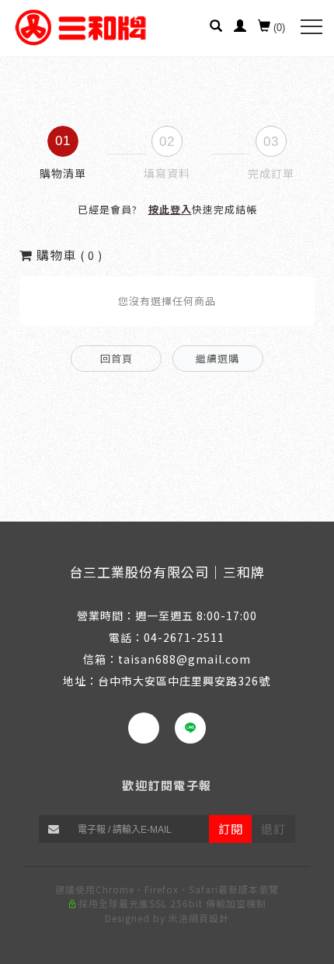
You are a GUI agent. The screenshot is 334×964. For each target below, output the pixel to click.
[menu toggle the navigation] (311, 27)
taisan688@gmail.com (184, 659)
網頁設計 (209, 917)
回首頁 (116, 358)
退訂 (273, 828)
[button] (216, 28)
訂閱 (230, 828)
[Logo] (81, 26)
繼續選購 (217, 358)
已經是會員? (167, 209)
